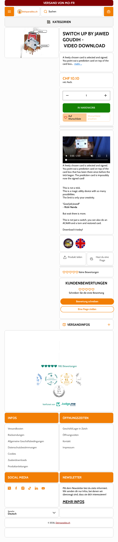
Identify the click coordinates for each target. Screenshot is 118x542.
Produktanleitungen (18, 466)
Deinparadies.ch (63, 522)
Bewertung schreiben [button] (87, 301)
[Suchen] (44, 11)
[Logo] (27, 11)
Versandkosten (15, 428)
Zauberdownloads (17, 460)
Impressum (68, 447)
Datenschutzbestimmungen (22, 447)
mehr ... (78, 63)
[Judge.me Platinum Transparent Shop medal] (51, 379)
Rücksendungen (16, 434)
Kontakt (67, 441)
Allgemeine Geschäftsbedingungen (26, 441)
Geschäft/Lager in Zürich (75, 428)
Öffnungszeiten (71, 434)
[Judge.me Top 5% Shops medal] (59, 391)
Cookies (12, 453)
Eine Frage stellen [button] (87, 309)
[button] (108, 11)
